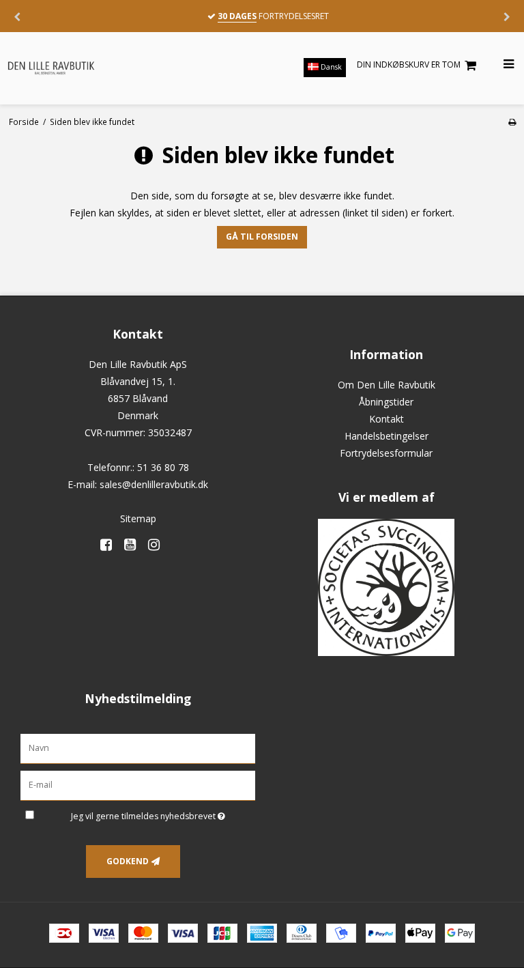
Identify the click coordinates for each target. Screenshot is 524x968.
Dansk (330, 67)
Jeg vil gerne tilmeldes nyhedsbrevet (163, 814)
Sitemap (138, 518)
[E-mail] (137, 784)
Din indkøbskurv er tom (409, 64)
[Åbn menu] (500, 64)
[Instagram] (158, 544)
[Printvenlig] (512, 121)
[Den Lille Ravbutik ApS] (73, 67)
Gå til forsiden (262, 236)
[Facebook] (110, 544)
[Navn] (137, 747)
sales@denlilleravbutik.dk (154, 484)
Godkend (127, 861)
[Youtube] (134, 544)
